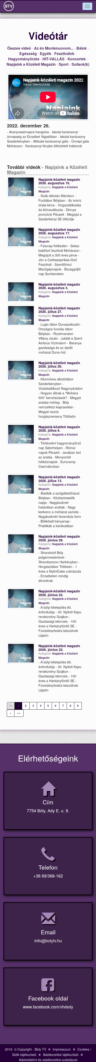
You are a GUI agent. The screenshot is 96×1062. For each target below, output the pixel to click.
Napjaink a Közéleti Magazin (31, 64)
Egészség (28, 53)
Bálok (81, 48)
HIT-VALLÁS (53, 58)
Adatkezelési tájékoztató (61, 1054)
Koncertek (77, 58)
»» (19, 713)
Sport (64, 64)
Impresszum (62, 1049)
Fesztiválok (64, 53)
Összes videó (19, 48)
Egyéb (45, 53)
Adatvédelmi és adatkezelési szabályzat (48, 1059)
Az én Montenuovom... (53, 48)
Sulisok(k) (80, 64)
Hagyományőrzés (23, 58)
